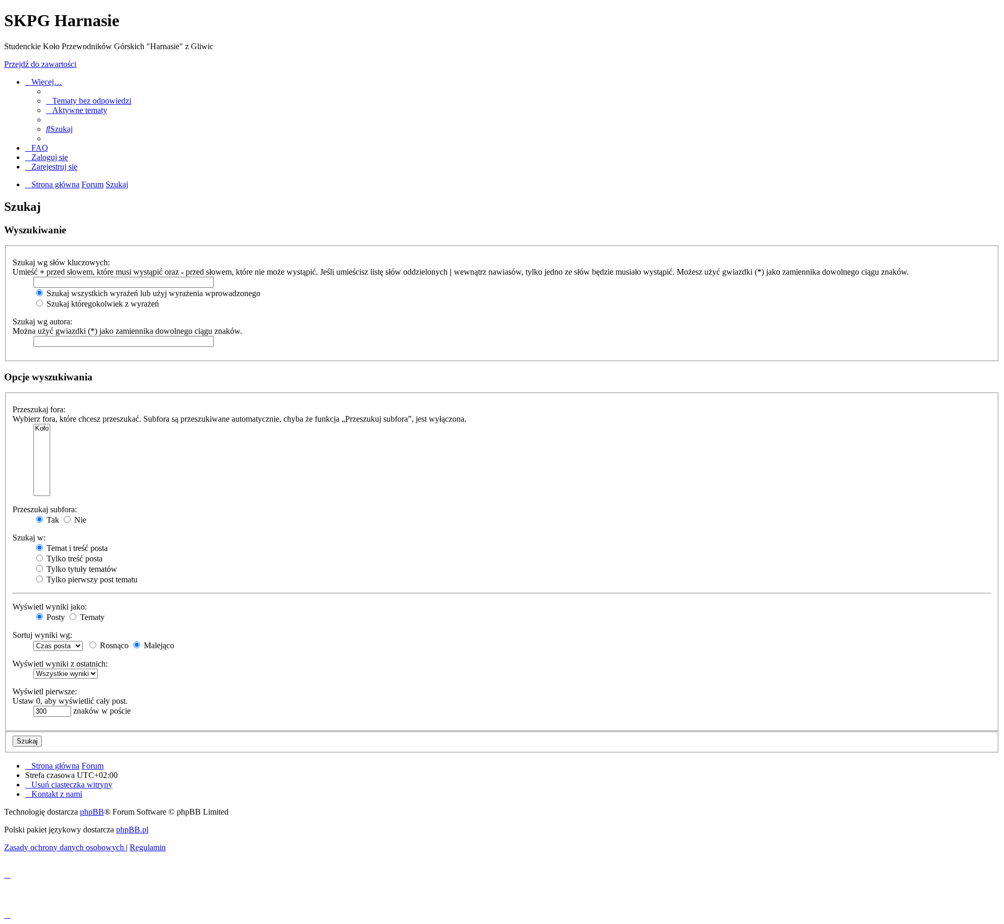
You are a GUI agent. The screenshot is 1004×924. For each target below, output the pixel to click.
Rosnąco (113, 645)
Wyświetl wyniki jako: (50, 606)
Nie (79, 519)
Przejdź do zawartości (40, 64)
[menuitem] (88, 100)
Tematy (91, 617)
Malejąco (158, 645)
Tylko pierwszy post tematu (91, 579)
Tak (51, 519)
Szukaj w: (29, 537)
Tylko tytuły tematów (80, 569)
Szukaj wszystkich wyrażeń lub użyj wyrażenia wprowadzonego (152, 293)
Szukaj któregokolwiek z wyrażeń (101, 303)
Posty (54, 617)
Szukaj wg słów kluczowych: (61, 262)
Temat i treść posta (76, 548)
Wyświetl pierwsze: (45, 691)
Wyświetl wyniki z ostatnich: (60, 663)
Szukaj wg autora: (42, 321)
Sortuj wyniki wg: (42, 634)
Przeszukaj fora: (39, 409)
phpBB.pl (132, 829)
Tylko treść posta (73, 558)
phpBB (92, 811)
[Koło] (42, 428)
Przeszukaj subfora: (45, 509)
